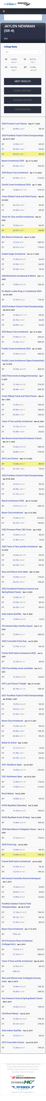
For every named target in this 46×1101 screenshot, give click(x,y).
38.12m (16, 917)
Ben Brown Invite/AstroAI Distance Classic (22, 438)
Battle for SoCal (9, 742)
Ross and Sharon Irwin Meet (15, 572)
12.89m (16, 897)
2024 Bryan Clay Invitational (15, 172)
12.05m (16, 787)
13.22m (16, 887)
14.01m (16, 506)
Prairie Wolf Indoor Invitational (16, 861)
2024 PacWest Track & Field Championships (22, 135)
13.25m (16, 770)
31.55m (16, 922)
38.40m (16, 731)
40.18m (16, 689)
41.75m (16, 494)
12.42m (16, 966)
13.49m (33, 67)
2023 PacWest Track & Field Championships (22, 306)
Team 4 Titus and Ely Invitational (17, 421)
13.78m (16, 867)
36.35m (16, 415)
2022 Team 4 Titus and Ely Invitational (20, 546)
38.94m (16, 892)
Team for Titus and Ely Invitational (18, 217)
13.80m (16, 799)
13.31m (16, 242)
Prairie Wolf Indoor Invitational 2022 (19, 653)
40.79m (16, 758)
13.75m (16, 662)
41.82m (16, 264)
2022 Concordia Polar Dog (14, 641)
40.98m (16, 389)
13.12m (16, 838)
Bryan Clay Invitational (12, 512)
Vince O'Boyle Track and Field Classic (19, 196)
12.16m (16, 912)
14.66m (16, 555)
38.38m (16, 736)
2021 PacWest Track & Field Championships (22, 695)
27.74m (16, 954)
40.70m (16, 320)
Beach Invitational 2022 (13, 500)
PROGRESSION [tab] (22, 109)
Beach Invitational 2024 (13, 160)
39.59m (16, 410)
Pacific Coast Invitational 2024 (16, 184)
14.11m (16, 748)
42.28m (16, 432)
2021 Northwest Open (12, 776)
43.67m (16, 709)
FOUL (15, 934)
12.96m (16, 986)
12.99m (16, 634)
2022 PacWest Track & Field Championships (22, 475)
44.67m (14, 67)
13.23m (16, 405)
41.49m (16, 753)
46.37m (33, 59)
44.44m (16, 178)
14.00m (16, 190)
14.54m (16, 518)
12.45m (16, 1019)
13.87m (16, 704)
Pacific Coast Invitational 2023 (16, 348)
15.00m (14, 59)
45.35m (16, 149)
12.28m (16, 1048)
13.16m (16, 384)
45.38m (16, 489)
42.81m (16, 582)
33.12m (16, 1024)
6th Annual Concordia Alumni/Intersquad (21, 878)
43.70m (16, 560)
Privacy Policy (11, 1064)
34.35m (16, 991)
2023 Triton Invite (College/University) (20, 376)
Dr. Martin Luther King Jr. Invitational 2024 (21, 291)
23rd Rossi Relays (10, 1013)
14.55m (16, 144)
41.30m (16, 540)
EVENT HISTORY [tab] (22, 90)
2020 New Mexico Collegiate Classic (19, 829)
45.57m (16, 247)
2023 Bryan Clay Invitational (15, 331)
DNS (15, 971)
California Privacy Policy (26, 1064)
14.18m (16, 259)
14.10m (16, 677)
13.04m (16, 850)
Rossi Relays (8, 793)
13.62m (16, 619)
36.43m (16, 607)
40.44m (16, 565)
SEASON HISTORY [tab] (22, 100)
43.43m (16, 210)
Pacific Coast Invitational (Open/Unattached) (23, 360)
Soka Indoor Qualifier (11, 614)
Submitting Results (25, 1067)
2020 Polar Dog (9, 844)
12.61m (16, 872)
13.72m (16, 426)
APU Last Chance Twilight (14, 683)
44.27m (16, 205)
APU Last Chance (10, 458)
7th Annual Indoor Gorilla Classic (17, 626)
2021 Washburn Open (12, 764)
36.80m (16, 452)
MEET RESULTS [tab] (23, 81)
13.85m (16, 284)
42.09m (16, 325)
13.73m (16, 300)
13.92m (16, 225)
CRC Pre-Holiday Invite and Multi (17, 668)
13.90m (16, 337)
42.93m (16, 602)
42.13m (16, 469)
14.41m (16, 484)
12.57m (16, 949)
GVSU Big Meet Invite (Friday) (16, 817)
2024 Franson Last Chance (14, 123)
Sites (15, 1067)
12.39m (16, 782)
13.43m (16, 726)
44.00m (16, 129)
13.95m (16, 577)
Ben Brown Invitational (12, 237)
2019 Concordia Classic (13, 1042)
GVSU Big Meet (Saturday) (14, 805)
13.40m (16, 315)
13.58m (16, 822)
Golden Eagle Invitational (13, 254)
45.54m (16, 166)
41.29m (16, 714)
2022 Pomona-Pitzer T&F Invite (16, 529)
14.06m (16, 597)
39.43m (16, 269)
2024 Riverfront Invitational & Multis (19, 276)
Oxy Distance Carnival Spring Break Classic (22, 998)
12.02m (16, 447)
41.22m (16, 342)
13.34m (16, 354)
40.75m (16, 523)
